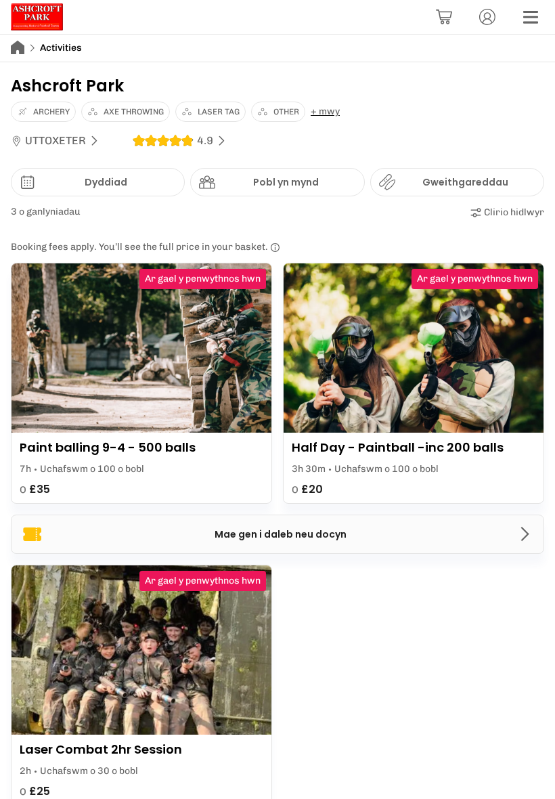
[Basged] (444, 16)
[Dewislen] (530, 16)
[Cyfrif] (487, 16)
